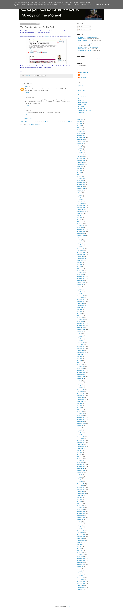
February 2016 (81, 366)
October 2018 (80, 303)
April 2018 (79, 315)
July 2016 (79, 356)
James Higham (82, 96)
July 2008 (79, 544)
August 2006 (80, 589)
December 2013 (81, 417)
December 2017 (81, 323)
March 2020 (80, 270)
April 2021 (79, 245)
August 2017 (80, 331)
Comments (82, 29)
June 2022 (79, 217)
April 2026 (79, 127)
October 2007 (80, 562)
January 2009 (80, 532)
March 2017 (80, 341)
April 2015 (79, 386)
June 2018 (79, 311)
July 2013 (79, 427)
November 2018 (81, 301)
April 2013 (79, 433)
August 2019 (80, 284)
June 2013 (79, 429)
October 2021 (80, 233)
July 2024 (79, 168)
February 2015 (81, 390)
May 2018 (79, 313)
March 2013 (80, 435)
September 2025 (81, 141)
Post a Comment (27, 118)
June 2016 (79, 358)
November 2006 (81, 583)
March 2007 (80, 576)
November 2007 (81, 560)
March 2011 (80, 482)
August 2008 (80, 542)
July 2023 (79, 192)
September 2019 (81, 282)
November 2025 (81, 137)
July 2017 (79, 333)
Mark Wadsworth (82, 102)
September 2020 (81, 258)
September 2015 (81, 376)
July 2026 (79, 121)
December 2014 (81, 393)
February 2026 (81, 131)
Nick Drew (83, 77)
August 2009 (80, 519)
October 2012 (80, 444)
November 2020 (81, 254)
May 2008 (79, 548)
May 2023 (79, 196)
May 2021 (79, 243)
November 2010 (81, 489)
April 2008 (79, 550)
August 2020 (80, 260)
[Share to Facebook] (43, 76)
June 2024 (79, 170)
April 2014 (79, 409)
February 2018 (81, 319)
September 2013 (81, 423)
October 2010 (80, 491)
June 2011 (79, 476)
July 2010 (79, 497)
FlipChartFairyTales (83, 91)
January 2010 (80, 509)
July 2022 (79, 215)
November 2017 (81, 325)
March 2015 (80, 388)
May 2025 (79, 149)
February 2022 (81, 225)
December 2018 (81, 299)
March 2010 (80, 505)
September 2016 (81, 352)
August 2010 (80, 495)
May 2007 (79, 572)
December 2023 (81, 182)
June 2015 (79, 382)
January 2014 (80, 415)
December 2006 (81, 581)
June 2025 (79, 147)
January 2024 (80, 180)
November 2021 (81, 231)
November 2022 (81, 207)
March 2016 (80, 364)
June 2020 (79, 264)
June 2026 (79, 123)
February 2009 (81, 531)
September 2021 (81, 235)
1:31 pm (27, 105)
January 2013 (80, 439)
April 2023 (79, 198)
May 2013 (79, 431)
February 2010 (81, 507)
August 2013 (80, 425)
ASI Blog (80, 85)
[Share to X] (41, 76)
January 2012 (80, 462)
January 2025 (80, 156)
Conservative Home (83, 89)
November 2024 (81, 160)
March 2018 (80, 317)
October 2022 (80, 209)
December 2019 (81, 276)
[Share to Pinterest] (45, 76)
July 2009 (79, 521)
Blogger (68, 606)
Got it (107, 4)
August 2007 (80, 566)
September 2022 (81, 211)
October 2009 (80, 515)
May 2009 (79, 525)
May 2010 (79, 501)
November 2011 (81, 466)
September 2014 (81, 399)
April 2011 (79, 480)
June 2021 (79, 241)
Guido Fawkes (82, 93)
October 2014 (80, 397)
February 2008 (81, 554)
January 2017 (80, 345)
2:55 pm (27, 92)
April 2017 (79, 339)
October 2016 (80, 350)
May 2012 (79, 454)
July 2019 (79, 286)
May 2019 (79, 290)
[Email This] (38, 76)
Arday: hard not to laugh (84, 50)
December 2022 (81, 205)
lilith (26, 86)
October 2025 (80, 139)
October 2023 (80, 186)
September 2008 (81, 540)
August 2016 (80, 354)
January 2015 (80, 391)
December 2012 (81, 440)
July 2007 (79, 568)
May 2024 (79, 172)
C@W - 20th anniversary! (84, 40)
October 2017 (80, 327)
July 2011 (79, 474)
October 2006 (80, 585)
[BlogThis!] (40, 76)
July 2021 (79, 239)
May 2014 (79, 407)
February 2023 (81, 201)
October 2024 (80, 162)
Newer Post (24, 121)
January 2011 (80, 486)
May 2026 (79, 125)
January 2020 (80, 274)
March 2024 (80, 176)
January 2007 (80, 580)
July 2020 (79, 262)
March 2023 (80, 200)
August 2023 (80, 190)
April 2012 (79, 456)
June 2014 (79, 405)
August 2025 (80, 143)
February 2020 (81, 272)
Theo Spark (81, 112)
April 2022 (79, 221)
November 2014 (81, 395)
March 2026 (80, 129)
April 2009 (79, 527)
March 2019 (80, 294)
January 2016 (80, 368)
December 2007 (81, 558)
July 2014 (79, 403)
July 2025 (79, 145)
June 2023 (79, 194)
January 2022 (80, 227)
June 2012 (79, 452)
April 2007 (79, 574)
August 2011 (80, 472)
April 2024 (79, 174)
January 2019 (80, 298)
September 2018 (81, 305)
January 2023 (80, 203)
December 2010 (81, 487)
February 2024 (81, 178)
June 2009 (79, 523)
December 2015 (81, 370)
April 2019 (79, 292)
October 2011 (80, 468)
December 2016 (81, 346)
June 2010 (79, 499)
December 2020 (81, 252)
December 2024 (81, 158)
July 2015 (79, 380)
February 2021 (81, 249)
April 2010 (79, 503)
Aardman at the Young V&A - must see (88, 44)
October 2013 (80, 421)
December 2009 (81, 511)
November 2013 (81, 419)
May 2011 (79, 478)
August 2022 (80, 213)
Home (47, 121)
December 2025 (81, 135)
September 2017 (81, 329)
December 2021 (81, 229)
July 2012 (79, 450)
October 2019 (80, 280)
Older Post (69, 121)
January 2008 (80, 556)
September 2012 (81, 446)
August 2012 (80, 448)
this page (48, 36)
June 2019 (79, 288)
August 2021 (80, 237)
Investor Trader (82, 95)
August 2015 (80, 378)
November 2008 (81, 536)
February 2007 (81, 578)
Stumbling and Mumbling (84, 110)
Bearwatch (81, 87)
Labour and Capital (83, 99)
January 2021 (80, 250)
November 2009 (81, 513)
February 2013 (81, 437)
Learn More (99, 4)
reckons (25, 65)
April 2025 (79, 151)
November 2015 (81, 372)
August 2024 (80, 166)
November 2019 (81, 278)
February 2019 (81, 296)
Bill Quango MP (84, 72)
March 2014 (80, 411)
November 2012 (81, 442)
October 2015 (80, 374)
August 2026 (80, 119)
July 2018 (79, 309)
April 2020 (79, 268)
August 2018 (80, 307)
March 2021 (80, 247)
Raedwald (81, 106)
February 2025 (81, 155)
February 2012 (81, 460)
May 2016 (79, 360)
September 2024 (81, 164)
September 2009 (81, 517)
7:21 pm (27, 115)
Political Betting (82, 104)
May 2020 (79, 266)
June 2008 (79, 546)
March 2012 (80, 458)
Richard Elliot (81, 108)
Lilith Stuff (80, 100)
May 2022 (79, 219)
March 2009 (80, 529)
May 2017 (79, 337)
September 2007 (81, 564)
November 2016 (81, 348)
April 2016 (79, 362)
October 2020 (80, 256)
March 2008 (80, 552)
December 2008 (81, 535)
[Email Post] (34, 75)
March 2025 (80, 153)
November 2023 (81, 184)
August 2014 (80, 401)
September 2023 (81, 188)
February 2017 (81, 342)
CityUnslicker (83, 75)
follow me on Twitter (96, 59)
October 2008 (80, 538)
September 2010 (81, 493)
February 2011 (80, 484)
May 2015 (79, 384)
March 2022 (80, 223)
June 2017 (79, 335)
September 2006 (81, 587)
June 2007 (79, 570)
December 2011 (81, 464)
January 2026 (80, 133)
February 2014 (81, 413)
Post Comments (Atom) (33, 124)
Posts (80, 26)
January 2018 (80, 321)
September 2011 (81, 470)
